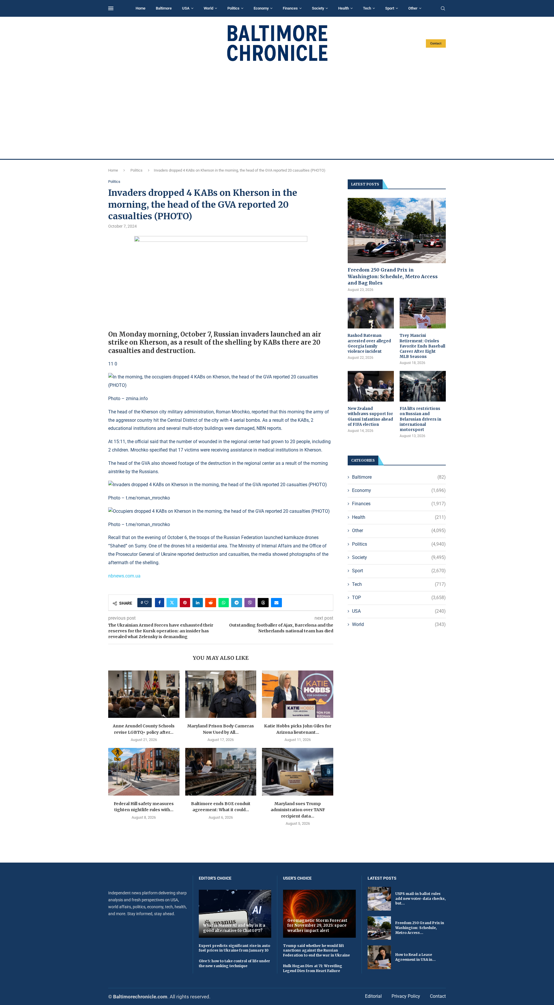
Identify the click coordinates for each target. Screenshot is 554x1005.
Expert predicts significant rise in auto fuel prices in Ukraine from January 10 (234, 948)
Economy (261, 8)
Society (318, 8)
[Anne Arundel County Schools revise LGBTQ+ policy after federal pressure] (143, 694)
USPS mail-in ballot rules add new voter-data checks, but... (420, 898)
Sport (389, 8)
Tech (367, 8)
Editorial (373, 996)
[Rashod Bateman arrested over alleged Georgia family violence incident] (371, 313)
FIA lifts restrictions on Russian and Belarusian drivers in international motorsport (420, 419)
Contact (435, 43)
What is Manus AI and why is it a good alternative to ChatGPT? (234, 928)
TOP (399, 597)
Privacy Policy (406, 996)
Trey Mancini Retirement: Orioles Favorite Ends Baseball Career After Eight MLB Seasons (422, 346)
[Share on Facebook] (159, 602)
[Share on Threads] (263, 602)
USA (186, 8)
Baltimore (164, 8)
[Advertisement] (277, 110)
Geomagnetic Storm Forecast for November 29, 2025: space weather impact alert (317, 925)
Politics (233, 8)
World (208, 8)
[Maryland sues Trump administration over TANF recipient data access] (297, 771)
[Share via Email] (276, 602)
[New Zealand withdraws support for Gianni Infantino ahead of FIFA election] (371, 386)
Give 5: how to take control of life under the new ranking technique (234, 963)
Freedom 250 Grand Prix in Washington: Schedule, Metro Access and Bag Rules (393, 276)
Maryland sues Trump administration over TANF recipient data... (298, 810)
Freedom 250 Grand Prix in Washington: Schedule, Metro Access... (419, 928)
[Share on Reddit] (210, 602)
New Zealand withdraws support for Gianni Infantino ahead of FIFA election (370, 416)
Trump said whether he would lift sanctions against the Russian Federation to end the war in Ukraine (316, 950)
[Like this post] (146, 602)
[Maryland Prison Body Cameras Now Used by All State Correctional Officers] (221, 694)
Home (140, 8)
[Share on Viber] (249, 602)
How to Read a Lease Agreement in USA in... (415, 957)
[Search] (443, 8)
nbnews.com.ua (124, 576)
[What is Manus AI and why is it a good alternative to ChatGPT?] (235, 913)
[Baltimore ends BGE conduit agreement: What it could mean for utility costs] (221, 771)
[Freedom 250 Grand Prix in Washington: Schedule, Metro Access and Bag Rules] (397, 230)
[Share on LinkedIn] (197, 602)
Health (343, 8)
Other (413, 8)
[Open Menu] (110, 8)
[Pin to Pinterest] (185, 602)
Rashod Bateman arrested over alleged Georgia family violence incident (369, 343)
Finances (290, 8)
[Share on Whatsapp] (223, 602)
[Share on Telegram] (236, 602)
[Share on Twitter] (171, 602)
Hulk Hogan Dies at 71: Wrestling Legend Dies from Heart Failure (312, 968)
